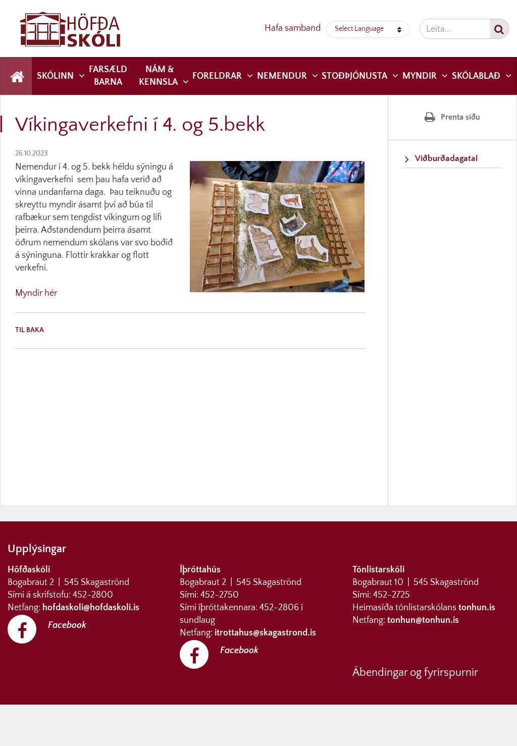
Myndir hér (36, 293)
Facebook (67, 625)
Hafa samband (293, 28)
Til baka (29, 330)
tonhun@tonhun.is (423, 620)
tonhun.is (476, 608)
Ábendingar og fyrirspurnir (415, 672)
